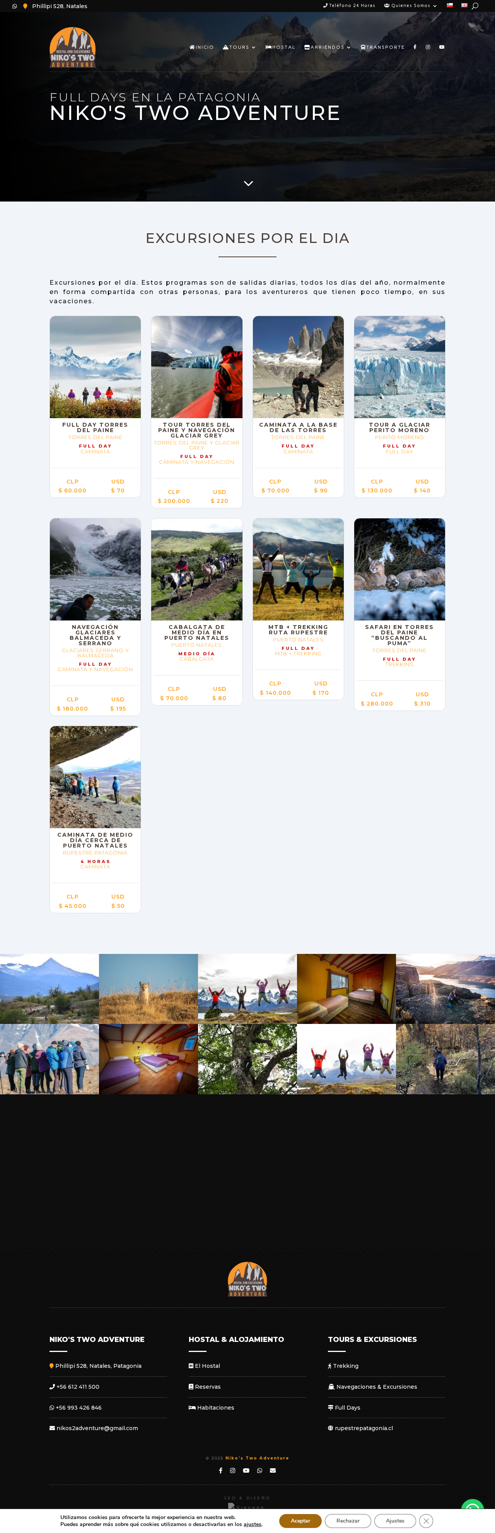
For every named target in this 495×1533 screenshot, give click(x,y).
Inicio (205, 47)
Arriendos (328, 47)
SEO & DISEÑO (247, 1498)
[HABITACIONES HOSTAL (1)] (346, 1022)
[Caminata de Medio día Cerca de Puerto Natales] (445, 1022)
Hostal (284, 47)
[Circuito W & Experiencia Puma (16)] (49, 1092)
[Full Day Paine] (247, 1022)
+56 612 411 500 (77, 1386)
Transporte (385, 47)
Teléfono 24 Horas (352, 5)
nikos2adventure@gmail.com (96, 1428)
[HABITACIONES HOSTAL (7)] (148, 1092)
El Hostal (206, 1365)
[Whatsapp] (260, 1470)
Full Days (346, 1407)
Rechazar (348, 1520)
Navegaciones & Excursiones (376, 1386)
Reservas (207, 1386)
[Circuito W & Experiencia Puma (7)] (148, 1022)
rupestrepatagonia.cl (363, 1428)
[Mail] (273, 1470)
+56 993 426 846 (78, 1407)
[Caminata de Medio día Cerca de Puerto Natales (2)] (445, 1092)
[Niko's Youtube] (221, 1470)
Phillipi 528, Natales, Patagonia (98, 1365)
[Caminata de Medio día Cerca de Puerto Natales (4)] (247, 1092)
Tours (239, 47)
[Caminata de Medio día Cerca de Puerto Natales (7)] (49, 1022)
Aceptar (300, 1520)
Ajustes (395, 1520)
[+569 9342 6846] (14, 6)
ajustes (252, 1524)
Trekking (344, 1365)
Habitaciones (215, 1407)
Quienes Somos (410, 5)
